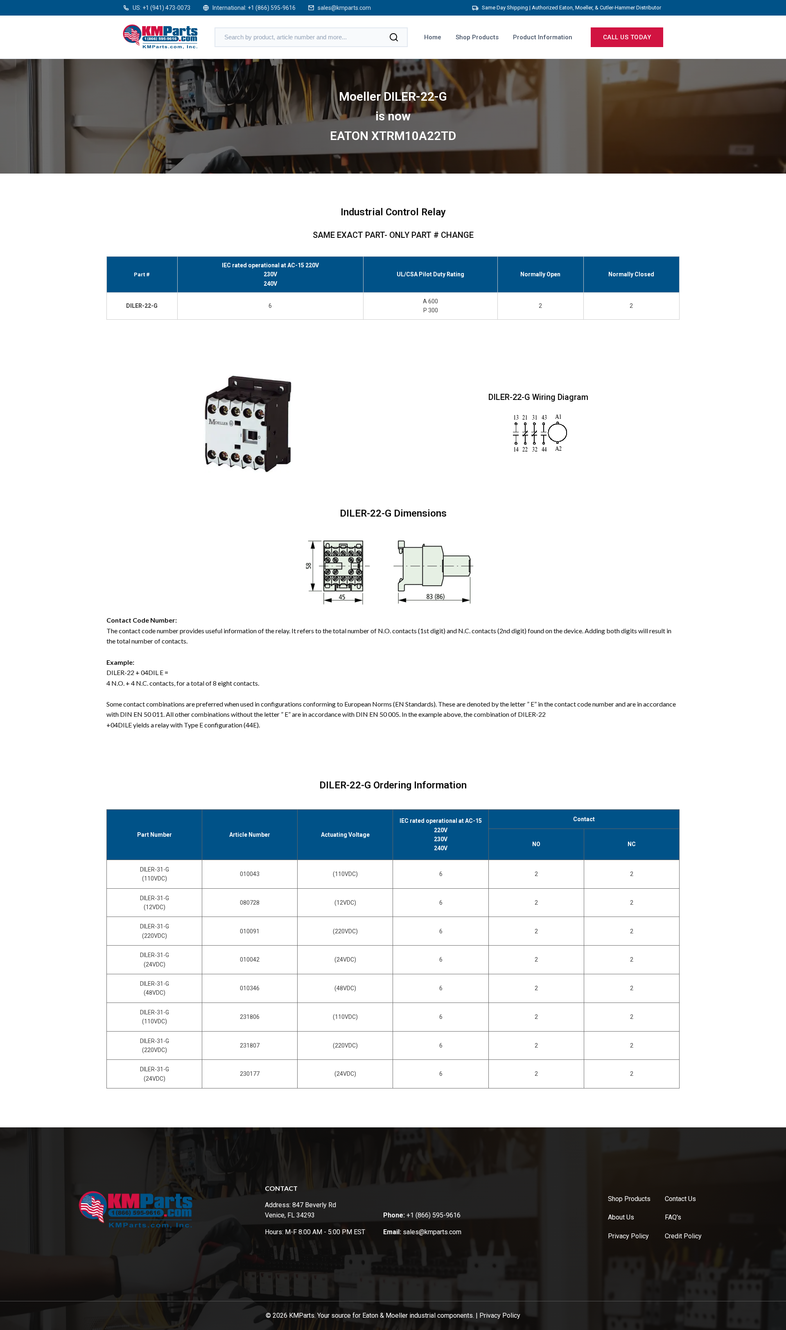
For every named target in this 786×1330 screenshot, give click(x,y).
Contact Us (680, 1199)
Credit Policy (683, 1236)
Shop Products (477, 37)
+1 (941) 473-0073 (166, 8)
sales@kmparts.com (344, 8)
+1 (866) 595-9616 (272, 8)
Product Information (542, 37)
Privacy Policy (628, 1236)
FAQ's (673, 1217)
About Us (621, 1217)
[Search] (394, 37)
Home (432, 37)
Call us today (627, 37)
